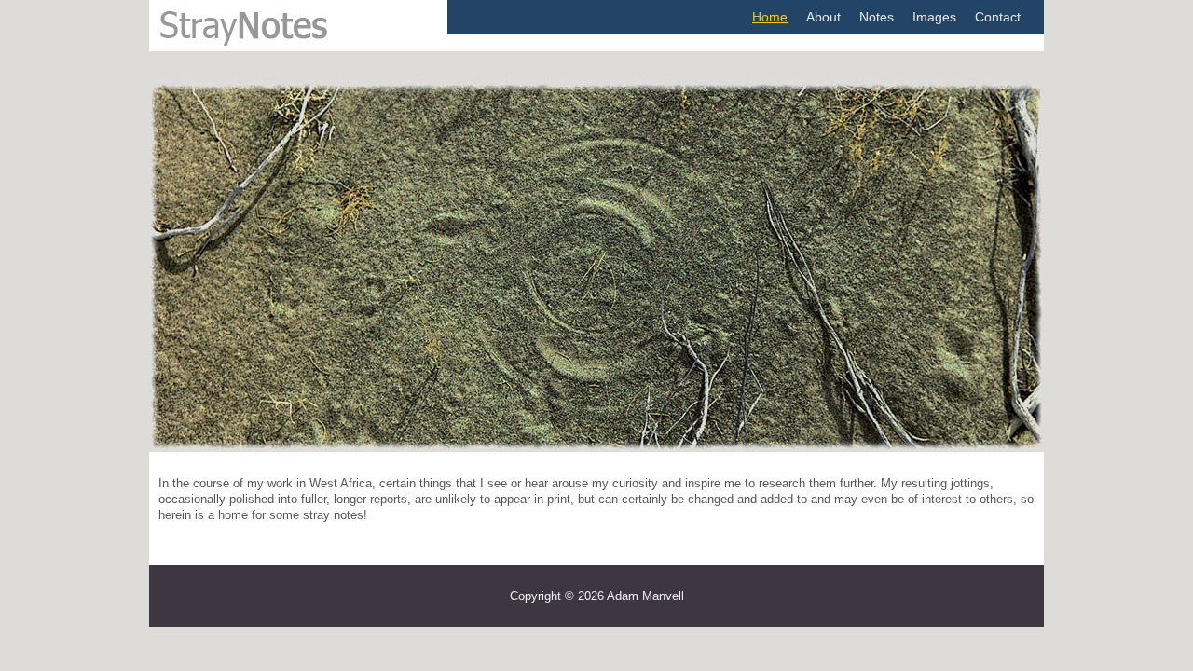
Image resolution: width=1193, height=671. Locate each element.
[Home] (265, 43)
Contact (998, 16)
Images (934, 16)
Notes (876, 16)
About (823, 16)
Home (770, 16)
